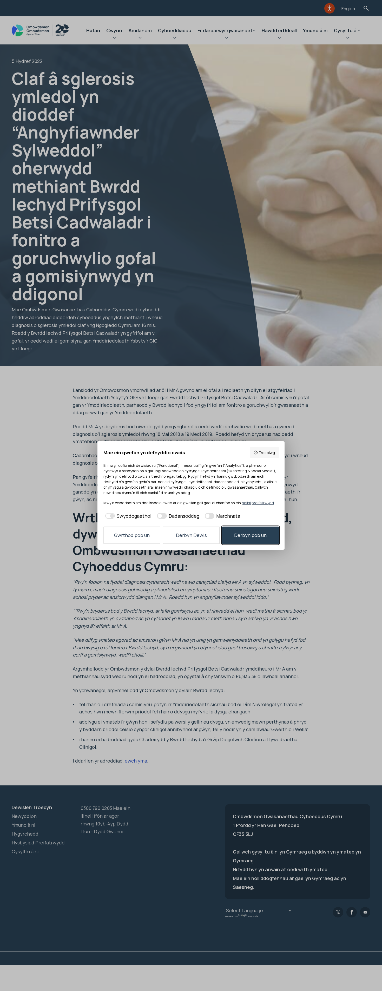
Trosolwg (267, 452)
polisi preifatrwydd (258, 502)
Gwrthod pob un (132, 535)
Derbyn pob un (250, 535)
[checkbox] (127, 516)
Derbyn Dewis (191, 535)
